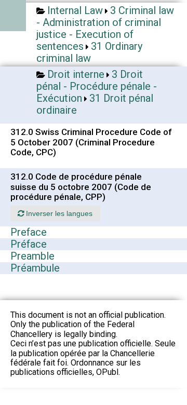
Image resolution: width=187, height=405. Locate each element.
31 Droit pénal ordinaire (94, 104)
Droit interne (75, 74)
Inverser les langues (58, 213)
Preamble (32, 256)
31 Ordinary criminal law (89, 52)
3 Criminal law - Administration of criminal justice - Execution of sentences (105, 28)
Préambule (35, 268)
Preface (28, 232)
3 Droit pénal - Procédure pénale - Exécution (96, 86)
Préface (28, 244)
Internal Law (75, 10)
